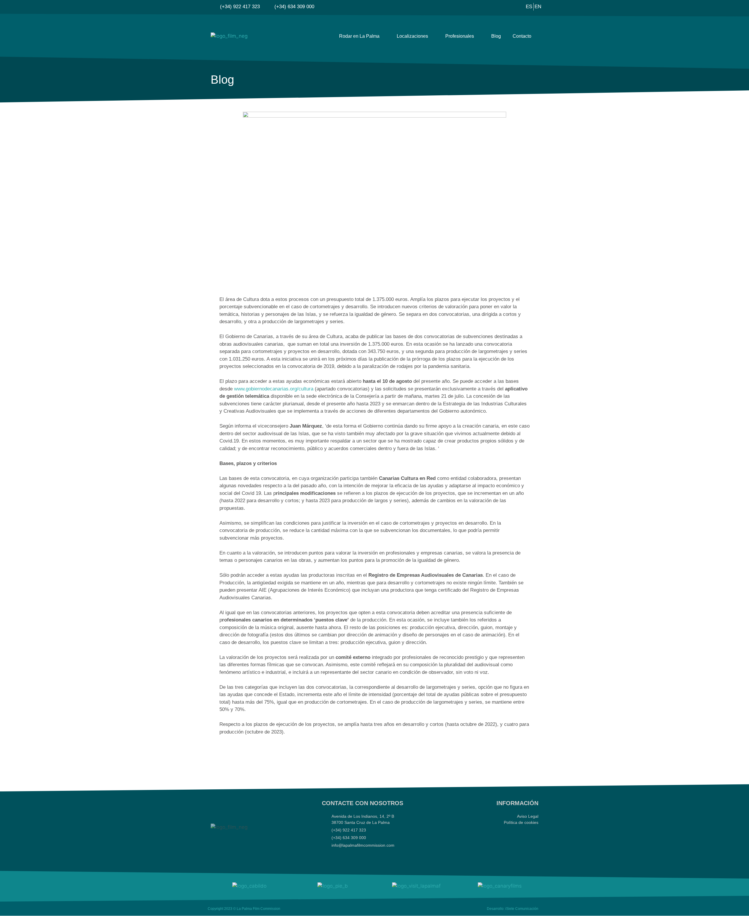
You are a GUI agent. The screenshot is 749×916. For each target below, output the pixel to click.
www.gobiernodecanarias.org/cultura (273, 389)
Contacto (522, 36)
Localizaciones (412, 36)
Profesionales (459, 36)
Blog (496, 36)
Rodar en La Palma (359, 36)
